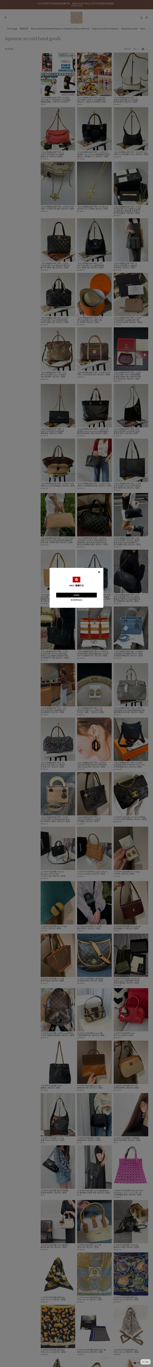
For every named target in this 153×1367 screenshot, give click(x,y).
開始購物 (76, 595)
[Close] (99, 572)
